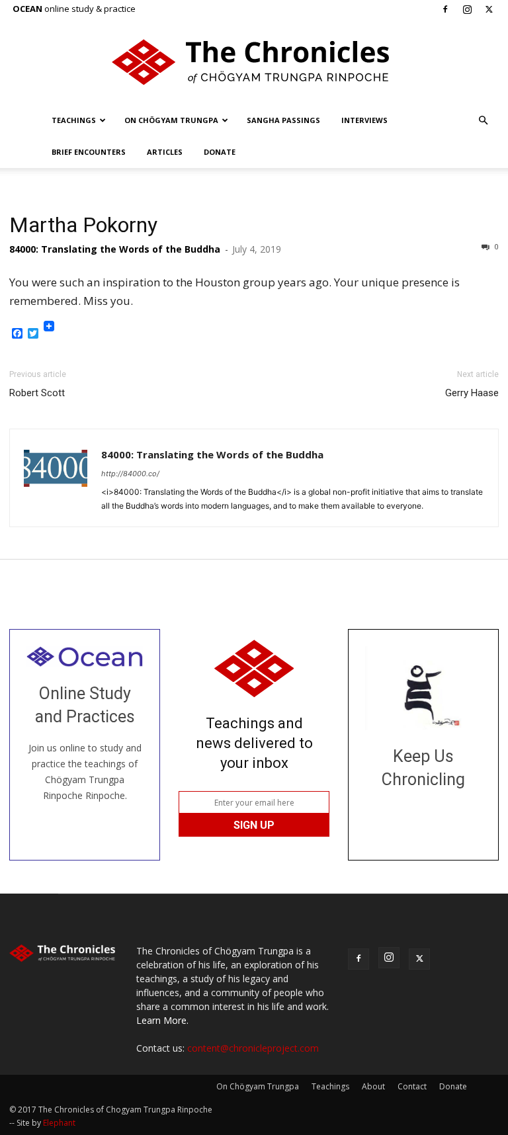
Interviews (364, 120)
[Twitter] (489, 9)
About (373, 1086)
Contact (412, 1086)
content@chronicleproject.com (253, 1048)
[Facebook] (445, 9)
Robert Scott (37, 393)
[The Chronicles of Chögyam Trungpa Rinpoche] (254, 62)
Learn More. (162, 1020)
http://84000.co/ (130, 473)
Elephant (59, 1122)
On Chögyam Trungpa (171, 120)
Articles (165, 152)
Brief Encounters (89, 152)
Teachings (74, 120)
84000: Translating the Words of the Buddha (114, 249)
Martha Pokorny (83, 224)
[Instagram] (467, 9)
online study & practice (74, 9)
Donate (219, 152)
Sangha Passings (283, 120)
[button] (483, 120)
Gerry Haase (472, 393)
